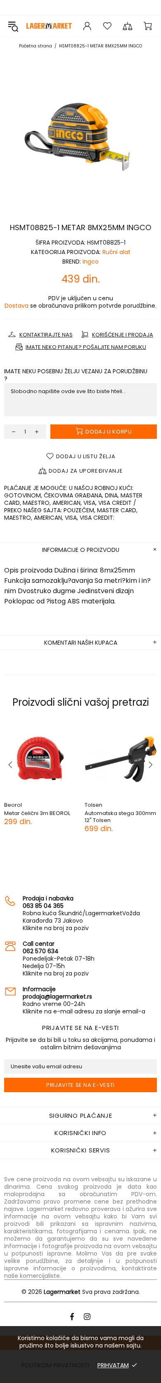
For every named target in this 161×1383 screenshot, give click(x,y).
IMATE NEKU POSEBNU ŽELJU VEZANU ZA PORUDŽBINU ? (75, 375)
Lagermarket (49, 26)
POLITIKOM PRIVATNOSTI (55, 1365)
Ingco (91, 261)
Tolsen (93, 804)
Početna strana (35, 46)
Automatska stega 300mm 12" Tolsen (120, 817)
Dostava (16, 305)
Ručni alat (116, 252)
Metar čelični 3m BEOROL (37, 813)
